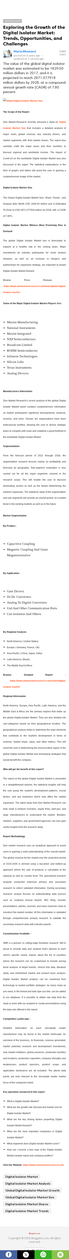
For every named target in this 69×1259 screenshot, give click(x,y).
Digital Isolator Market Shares (26, 1204)
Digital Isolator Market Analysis (27, 1183)
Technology (12, 20)
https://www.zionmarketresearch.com (43, 1165)
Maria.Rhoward (25, 51)
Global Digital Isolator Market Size (29, 1197)
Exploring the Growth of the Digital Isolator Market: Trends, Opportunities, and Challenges (34, 35)
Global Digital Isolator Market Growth (32, 1190)
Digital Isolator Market (21, 1176)
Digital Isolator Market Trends (27, 1211)
